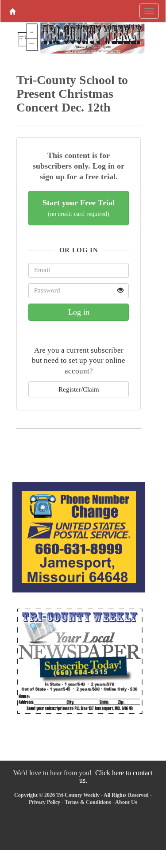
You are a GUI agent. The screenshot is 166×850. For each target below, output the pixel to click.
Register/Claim (78, 389)
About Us (126, 802)
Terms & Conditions (88, 802)
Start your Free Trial (78, 207)
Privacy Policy (44, 802)
